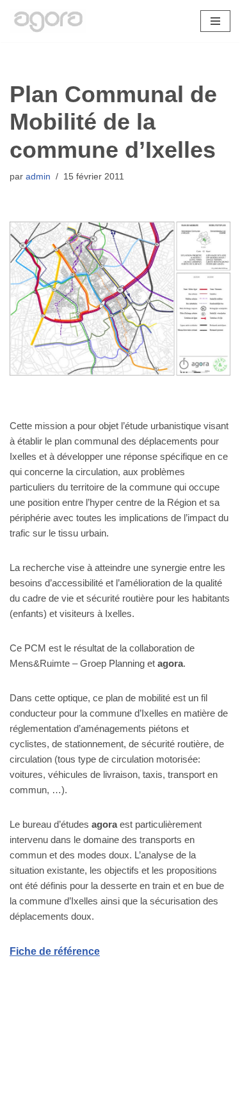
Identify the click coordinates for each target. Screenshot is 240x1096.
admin (38, 176)
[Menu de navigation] (215, 21)
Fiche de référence (55, 951)
